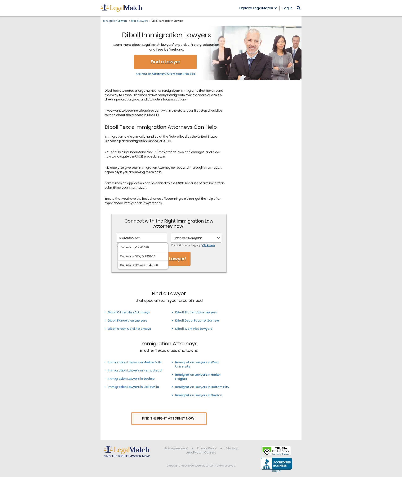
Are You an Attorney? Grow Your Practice (165, 74)
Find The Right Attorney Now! (169, 418)
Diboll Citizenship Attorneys (129, 312)
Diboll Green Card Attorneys (129, 329)
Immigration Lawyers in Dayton (198, 395)
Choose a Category (187, 238)
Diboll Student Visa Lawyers (196, 312)
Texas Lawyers (139, 20)
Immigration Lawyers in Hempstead (135, 370)
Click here (208, 245)
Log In (287, 8)
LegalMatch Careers (201, 452)
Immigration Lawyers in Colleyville (133, 387)
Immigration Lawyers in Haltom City (202, 387)
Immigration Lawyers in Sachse (131, 379)
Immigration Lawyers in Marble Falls (135, 362)
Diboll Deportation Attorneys (197, 320)
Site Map (232, 448)
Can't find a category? (193, 245)
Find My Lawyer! (169, 259)
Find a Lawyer (165, 62)
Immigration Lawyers (115, 20)
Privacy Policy (207, 448)
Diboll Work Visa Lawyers (193, 329)
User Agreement (176, 448)
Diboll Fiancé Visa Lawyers (127, 320)
